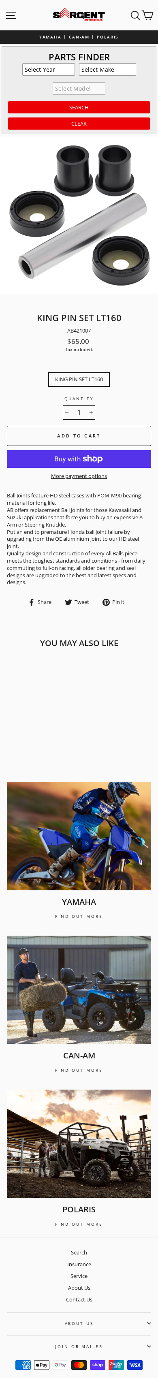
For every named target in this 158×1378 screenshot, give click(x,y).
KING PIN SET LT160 (79, 379)
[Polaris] (79, 1144)
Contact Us (79, 1299)
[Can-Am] (79, 990)
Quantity (79, 398)
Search (79, 1252)
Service (79, 1276)
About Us (79, 1287)
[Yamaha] (79, 836)
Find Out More (79, 916)
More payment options (79, 476)
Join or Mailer (78, 1346)
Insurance (79, 1264)
